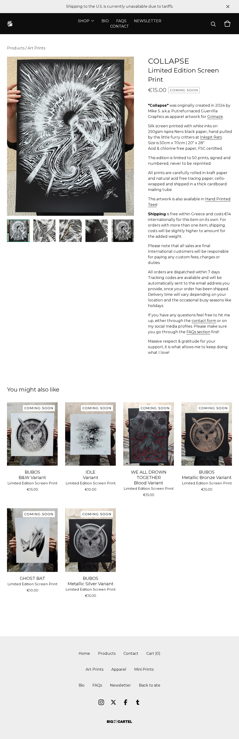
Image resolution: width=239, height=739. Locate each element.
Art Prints (36, 48)
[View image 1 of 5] (18, 231)
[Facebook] (125, 702)
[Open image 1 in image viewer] (70, 136)
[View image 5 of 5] (123, 231)
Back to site (149, 685)
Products (16, 48)
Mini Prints (144, 669)
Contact (119, 26)
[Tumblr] (138, 702)
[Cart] (227, 23)
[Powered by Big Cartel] (119, 721)
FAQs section (198, 332)
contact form (204, 320)
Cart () (153, 653)
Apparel (118, 669)
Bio (105, 21)
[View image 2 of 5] (44, 231)
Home (84, 653)
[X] (113, 702)
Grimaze (215, 116)
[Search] (213, 23)
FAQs (121, 21)
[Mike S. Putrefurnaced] (10, 23)
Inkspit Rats (211, 137)
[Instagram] (101, 702)
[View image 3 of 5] (70, 231)
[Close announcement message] (228, 6)
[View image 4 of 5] (96, 231)
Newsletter (147, 21)
